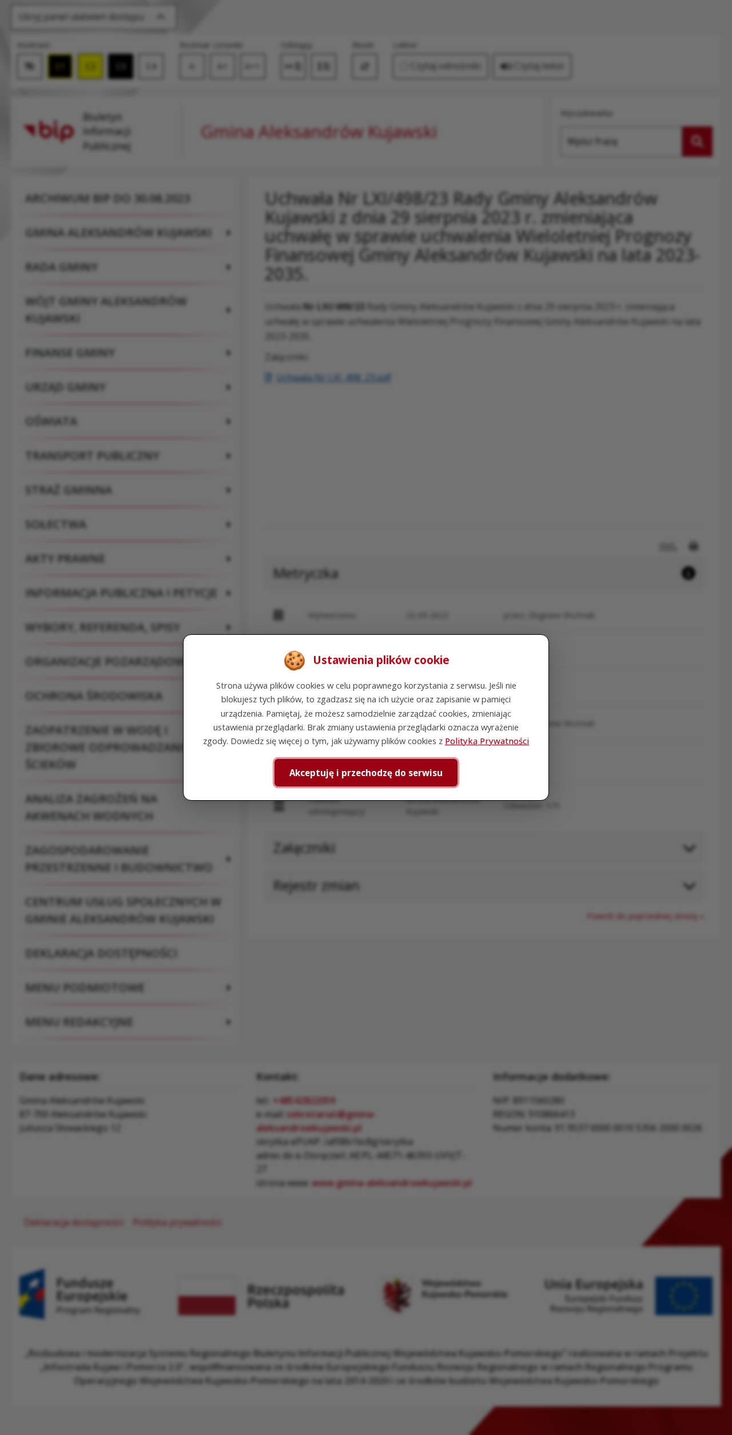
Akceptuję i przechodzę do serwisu (366, 772)
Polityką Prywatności (487, 740)
